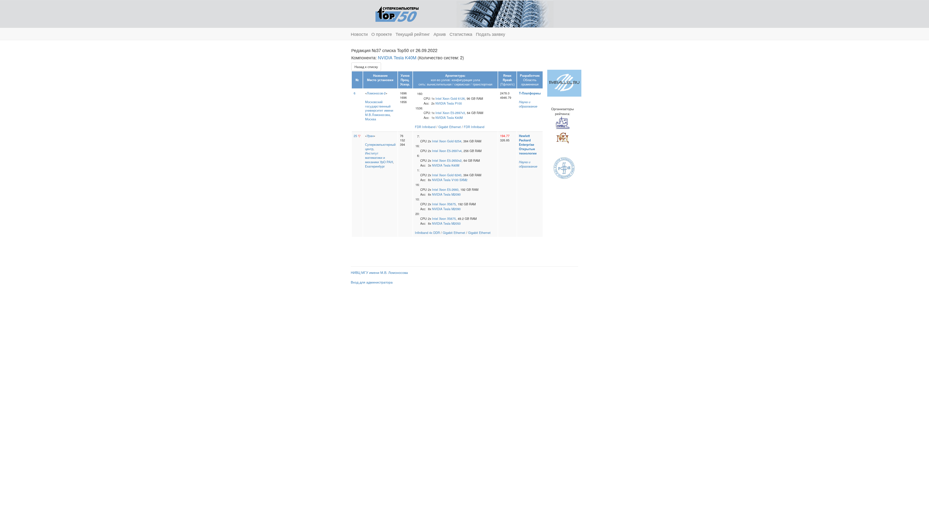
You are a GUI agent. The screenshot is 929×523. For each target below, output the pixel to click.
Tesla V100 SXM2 (455, 180)
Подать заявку (490, 34)
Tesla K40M (455, 117)
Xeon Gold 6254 (450, 141)
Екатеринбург (375, 166)
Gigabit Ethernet (449, 127)
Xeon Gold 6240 (450, 175)
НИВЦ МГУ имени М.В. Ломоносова (379, 272)
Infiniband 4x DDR (427, 233)
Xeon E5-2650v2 (450, 160)
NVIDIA (440, 103)
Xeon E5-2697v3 (453, 113)
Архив (440, 34)
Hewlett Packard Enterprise (526, 140)
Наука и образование (528, 104)
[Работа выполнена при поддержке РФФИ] (564, 167)
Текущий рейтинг (413, 34)
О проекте (381, 34)
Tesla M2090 (452, 194)
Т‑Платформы (530, 93)
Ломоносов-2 (376, 93)
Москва (370, 119)
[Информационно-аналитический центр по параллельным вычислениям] (564, 82)
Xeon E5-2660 (448, 189)
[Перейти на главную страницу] (397, 13)
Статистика (461, 34)
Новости (359, 34)
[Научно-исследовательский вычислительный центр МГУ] (562, 122)
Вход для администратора (372, 282)
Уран (370, 136)
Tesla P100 (454, 103)
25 (355, 136)
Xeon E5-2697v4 (450, 151)
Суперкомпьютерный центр (380, 146)
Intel (438, 98)
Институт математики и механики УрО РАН (379, 157)
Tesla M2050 (452, 223)
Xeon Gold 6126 (453, 98)
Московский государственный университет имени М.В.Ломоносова (379, 108)
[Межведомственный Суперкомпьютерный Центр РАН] (562, 137)
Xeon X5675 (447, 204)
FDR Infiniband (425, 127)
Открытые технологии (528, 151)
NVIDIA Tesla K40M (397, 57)
